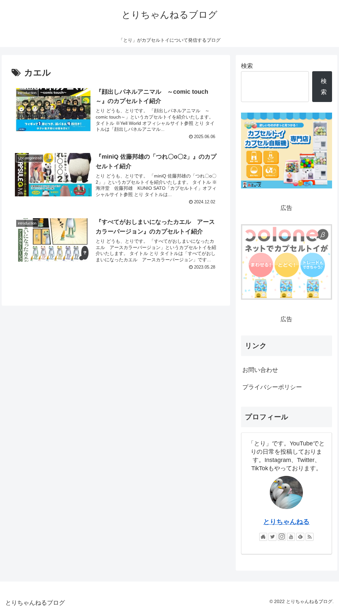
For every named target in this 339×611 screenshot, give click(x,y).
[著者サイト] (263, 537)
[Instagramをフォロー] (282, 537)
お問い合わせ (260, 370)
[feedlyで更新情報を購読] (300, 537)
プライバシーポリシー (272, 387)
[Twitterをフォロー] (272, 537)
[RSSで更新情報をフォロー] (310, 537)
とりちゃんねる (286, 521)
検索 (247, 66)
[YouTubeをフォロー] (291, 537)
